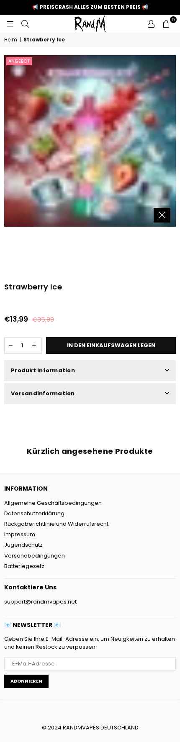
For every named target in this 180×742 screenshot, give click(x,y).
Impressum (19, 534)
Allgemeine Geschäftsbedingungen (53, 503)
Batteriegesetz (24, 566)
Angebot (19, 61)
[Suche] (25, 24)
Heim (10, 39)
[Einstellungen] (151, 24)
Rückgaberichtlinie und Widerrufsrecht (56, 524)
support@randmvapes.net (40, 602)
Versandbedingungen (34, 556)
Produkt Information (43, 370)
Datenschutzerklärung (34, 513)
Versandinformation (43, 393)
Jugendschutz (23, 545)
